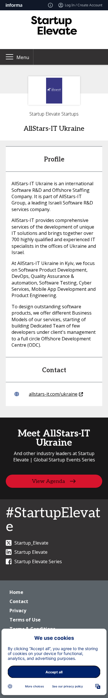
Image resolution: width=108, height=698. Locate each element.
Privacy (18, 610)
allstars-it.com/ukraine (53, 394)
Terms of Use (25, 620)
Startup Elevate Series (38, 561)
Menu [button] (22, 57)
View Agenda (48, 481)
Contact (19, 601)
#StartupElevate (53, 520)
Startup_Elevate (31, 543)
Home (16, 592)
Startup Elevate (31, 552)
